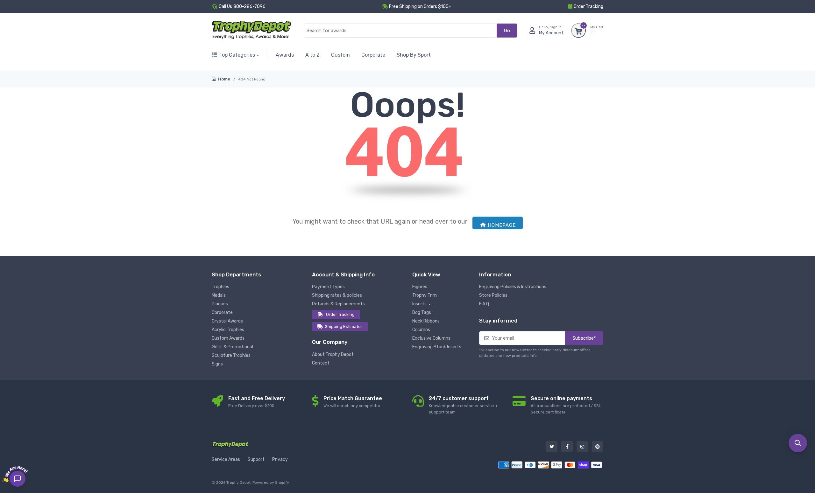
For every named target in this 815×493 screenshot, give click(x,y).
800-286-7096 (249, 6)
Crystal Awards (227, 321)
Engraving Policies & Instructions (512, 286)
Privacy (280, 459)
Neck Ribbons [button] (426, 321)
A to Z (312, 55)
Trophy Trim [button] (424, 295)
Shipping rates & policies (337, 295)
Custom (340, 55)
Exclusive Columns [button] (431, 338)
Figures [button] (419, 286)
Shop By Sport (414, 55)
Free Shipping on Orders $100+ (420, 6)
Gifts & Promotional (232, 347)
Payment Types (328, 286)
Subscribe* (584, 338)
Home (223, 79)
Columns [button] (421, 329)
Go (507, 30)
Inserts (419, 304)
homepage (502, 225)
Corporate (373, 55)
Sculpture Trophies (231, 355)
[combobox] (400, 31)
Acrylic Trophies (228, 329)
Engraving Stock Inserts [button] (436, 347)
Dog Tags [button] (421, 312)
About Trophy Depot (333, 354)
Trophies (220, 286)
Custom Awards (228, 338)
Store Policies (493, 295)
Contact (321, 363)
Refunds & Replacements (338, 304)
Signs (217, 364)
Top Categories (237, 55)
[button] (798, 443)
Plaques (220, 304)
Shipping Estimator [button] (343, 326)
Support (256, 459)
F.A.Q (484, 304)
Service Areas (226, 459)
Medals (219, 295)
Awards (285, 55)
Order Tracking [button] (588, 6)
